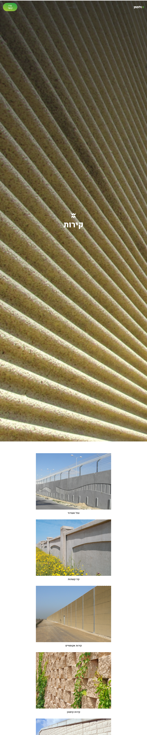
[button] (71, 7)
